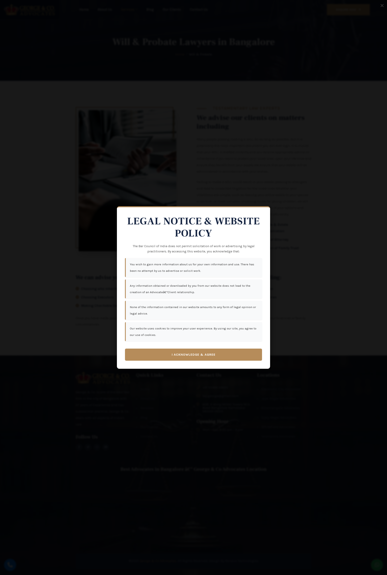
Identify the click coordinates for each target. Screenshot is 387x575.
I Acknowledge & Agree (193, 354)
